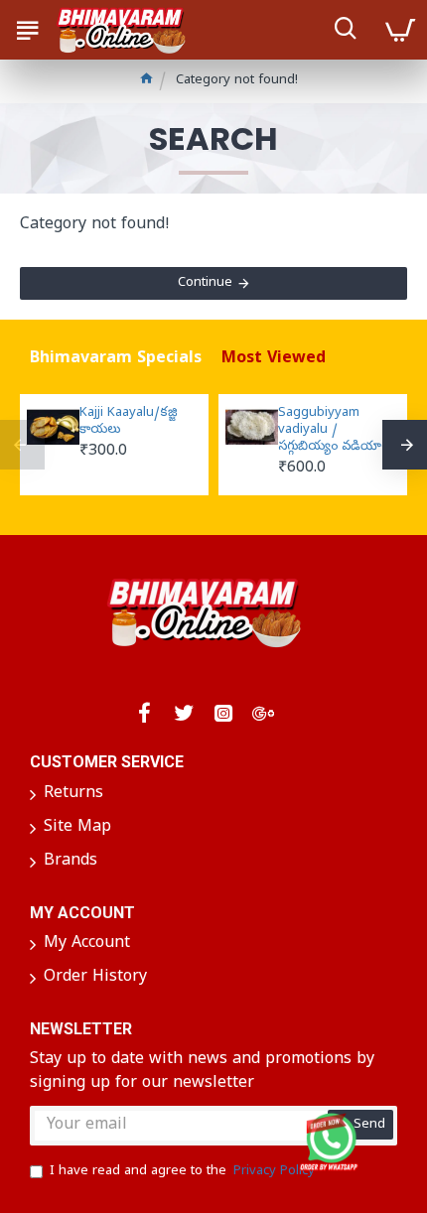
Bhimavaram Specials (116, 359)
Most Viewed (273, 359)
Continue (205, 283)
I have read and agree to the (182, 1171)
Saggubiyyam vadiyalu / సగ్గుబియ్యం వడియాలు (336, 431)
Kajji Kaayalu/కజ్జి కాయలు (128, 422)
